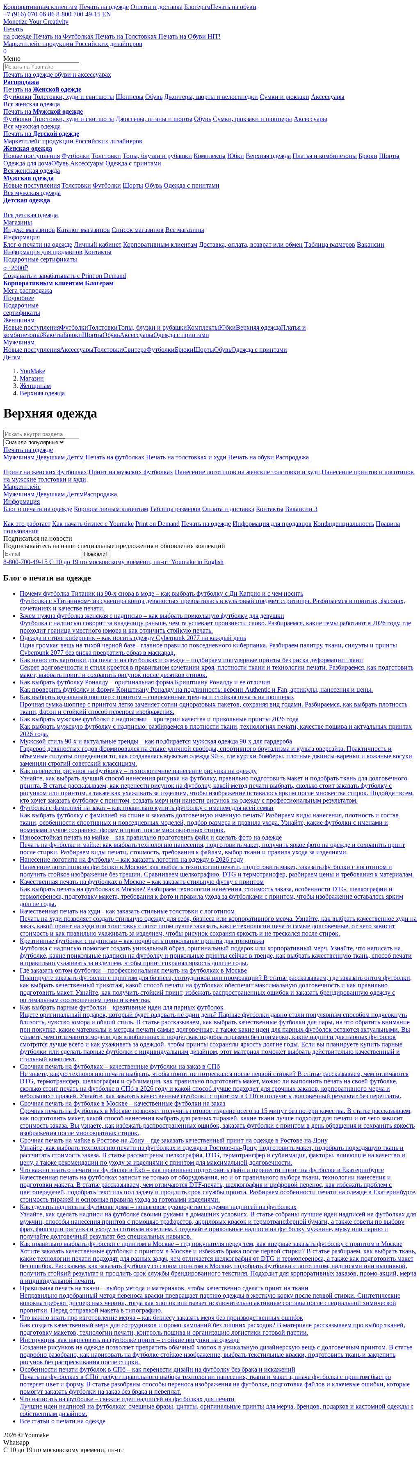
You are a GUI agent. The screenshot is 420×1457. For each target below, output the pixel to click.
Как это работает (26, 523)
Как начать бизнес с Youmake (93, 523)
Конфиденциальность (343, 523)
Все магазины (184, 229)
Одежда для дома (27, 163)
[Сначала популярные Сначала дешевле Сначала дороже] (34, 441)
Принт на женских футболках (45, 471)
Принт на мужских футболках (131, 471)
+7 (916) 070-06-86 (29, 14)
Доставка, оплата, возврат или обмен (251, 244)
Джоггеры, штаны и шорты (154, 118)
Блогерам (197, 6)
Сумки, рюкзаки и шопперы (252, 118)
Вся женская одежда (31, 104)
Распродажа (292, 457)
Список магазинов (138, 229)
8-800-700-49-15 (78, 14)
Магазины (17, 222)
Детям (12, 356)
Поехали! (95, 554)
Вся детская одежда (30, 214)
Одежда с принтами (133, 163)
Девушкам (50, 457)
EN (106, 14)
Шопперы (130, 96)
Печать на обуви (233, 6)
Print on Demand (157, 523)
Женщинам (18, 320)
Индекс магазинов (29, 229)
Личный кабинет (97, 244)
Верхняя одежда (268, 155)
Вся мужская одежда (32, 126)
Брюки (367, 155)
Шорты (389, 155)
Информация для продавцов (42, 251)
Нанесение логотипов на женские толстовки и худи (247, 471)
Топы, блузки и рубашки (157, 155)
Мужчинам (18, 342)
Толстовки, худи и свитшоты (73, 96)
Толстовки (106, 155)
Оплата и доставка (156, 6)
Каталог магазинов (83, 229)
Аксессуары (328, 96)
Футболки (17, 96)
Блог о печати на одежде (37, 244)
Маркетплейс (22, 486)
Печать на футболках (114, 457)
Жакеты (52, 334)
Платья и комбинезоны (324, 155)
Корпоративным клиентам (40, 6)
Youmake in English (197, 561)
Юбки (235, 155)
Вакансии (370, 244)
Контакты (98, 251)
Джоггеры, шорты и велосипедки (211, 96)
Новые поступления (31, 155)
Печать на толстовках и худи (186, 457)
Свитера (134, 349)
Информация (21, 237)
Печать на (42, 89)
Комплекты (210, 155)
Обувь (153, 96)
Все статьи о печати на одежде (62, 1421)
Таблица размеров (329, 244)
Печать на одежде (104, 6)
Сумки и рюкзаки (284, 96)
